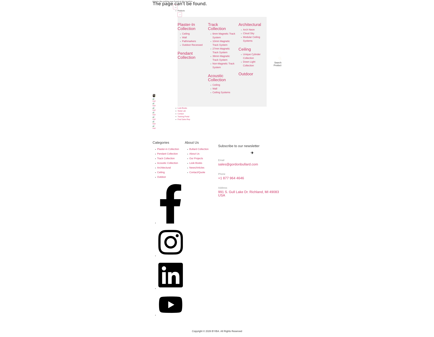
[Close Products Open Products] (180, 14)
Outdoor (245, 74)
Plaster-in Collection (186, 26)
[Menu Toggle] (175, 7)
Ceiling (244, 49)
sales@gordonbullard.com (238, 164)
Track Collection (217, 26)
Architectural (249, 24)
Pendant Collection (186, 55)
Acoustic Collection (217, 77)
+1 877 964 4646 (231, 178)
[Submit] (252, 153)
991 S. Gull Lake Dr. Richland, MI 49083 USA (248, 193)
